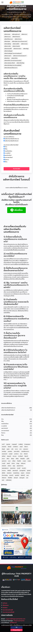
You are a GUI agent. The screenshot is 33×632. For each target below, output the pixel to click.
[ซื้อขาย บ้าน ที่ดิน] (16, 210)
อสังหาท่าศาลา (18, 39)
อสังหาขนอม (7, 34)
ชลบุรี (21, 446)
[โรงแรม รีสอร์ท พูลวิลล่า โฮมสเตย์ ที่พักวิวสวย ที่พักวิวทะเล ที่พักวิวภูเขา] (7, 580)
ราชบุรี (3, 463)
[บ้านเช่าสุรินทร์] (16, 496)
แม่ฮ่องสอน (8, 480)
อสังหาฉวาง (24, 34)
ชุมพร (8, 449)
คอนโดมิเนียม (8, 151)
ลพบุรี (8, 463)
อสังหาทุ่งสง (7, 41)
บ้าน (6, 147)
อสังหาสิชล (7, 58)
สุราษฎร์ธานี (22, 470)
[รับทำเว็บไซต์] (26, 580)
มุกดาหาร (4, 461)
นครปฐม (4, 451)
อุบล (28, 475)
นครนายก (25, 449)
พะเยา (3, 458)
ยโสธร (13, 461)
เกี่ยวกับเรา (6, 605)
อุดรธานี (11, 475)
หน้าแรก (5, 603)
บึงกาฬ (25, 454)
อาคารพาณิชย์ (9, 157)
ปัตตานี (26, 456)
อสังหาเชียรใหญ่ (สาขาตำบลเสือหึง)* (12, 65)
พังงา (8, 458)
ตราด (16, 449)
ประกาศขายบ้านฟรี (8, 610)
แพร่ (3, 480)
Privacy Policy (16, 630)
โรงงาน (7, 160)
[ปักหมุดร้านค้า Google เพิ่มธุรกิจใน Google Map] (16, 544)
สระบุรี (18, 468)
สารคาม (4, 470)
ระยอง (29, 461)
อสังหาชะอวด (7, 36)
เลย (27, 478)
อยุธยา (22, 473)
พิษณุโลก (23, 458)
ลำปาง (13, 463)
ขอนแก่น (4, 446)
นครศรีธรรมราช (25, 451)
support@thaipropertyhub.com (15, 619)
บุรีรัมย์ (3, 456)
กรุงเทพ (8, 444)
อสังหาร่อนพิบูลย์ (8, 51)
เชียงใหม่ (10, 478)
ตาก (20, 449)
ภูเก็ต (28, 458)
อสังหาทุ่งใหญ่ (7, 44)
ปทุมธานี (9, 456)
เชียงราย (4, 478)
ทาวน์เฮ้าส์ (7, 153)
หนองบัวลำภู (16, 473)
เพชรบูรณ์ (22, 478)
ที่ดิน (6, 149)
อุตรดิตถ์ (17, 475)
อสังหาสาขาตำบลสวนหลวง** (19, 56)
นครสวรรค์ (4, 454)
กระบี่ (3, 444)
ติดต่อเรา (5, 608)
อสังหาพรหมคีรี (8, 48)
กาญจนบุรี (14, 444)
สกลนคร (4, 466)
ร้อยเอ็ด (19, 461)
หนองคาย (9, 473)
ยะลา (9, 461)
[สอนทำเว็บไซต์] (17, 580)
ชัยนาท (26, 446)
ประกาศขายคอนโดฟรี (8, 612)
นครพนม (10, 451)
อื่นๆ (6, 162)
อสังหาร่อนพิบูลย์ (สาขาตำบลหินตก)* (13, 53)
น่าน (21, 454)
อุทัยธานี (23, 475)
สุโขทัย (3, 473)
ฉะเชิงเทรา (15, 446)
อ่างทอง (28, 473)
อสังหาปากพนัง (16, 46)
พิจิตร (17, 458)
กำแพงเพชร (27, 444)
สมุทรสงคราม (5, 468)
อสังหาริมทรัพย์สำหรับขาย (12, 139)
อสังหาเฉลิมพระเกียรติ (9, 63)
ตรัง (12, 449)
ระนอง (24, 461)
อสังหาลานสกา (7, 56)
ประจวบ (14, 456)
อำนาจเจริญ (4, 475)
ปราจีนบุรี (20, 456)
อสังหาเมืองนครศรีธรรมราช (10, 68)
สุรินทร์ (28, 470)
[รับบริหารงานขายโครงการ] (16, 516)
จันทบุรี (9, 446)
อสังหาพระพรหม (17, 48)
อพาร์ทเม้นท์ (8, 155)
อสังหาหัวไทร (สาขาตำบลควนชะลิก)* (12, 60)
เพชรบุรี (16, 478)
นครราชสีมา (17, 451)
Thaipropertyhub (19, 621)
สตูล (14, 466)
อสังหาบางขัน (7, 46)
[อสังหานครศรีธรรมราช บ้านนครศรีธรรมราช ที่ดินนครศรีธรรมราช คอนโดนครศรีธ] (16, 2)
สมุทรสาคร (12, 468)
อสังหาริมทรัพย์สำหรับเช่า (12, 141)
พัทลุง (12, 458)
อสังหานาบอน (24, 44)
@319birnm (13, 623)
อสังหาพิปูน (25, 48)
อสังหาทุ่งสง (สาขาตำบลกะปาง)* (19, 41)
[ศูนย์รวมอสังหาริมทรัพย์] (16, 568)
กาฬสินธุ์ (21, 444)
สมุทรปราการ (20, 466)
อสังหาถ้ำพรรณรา (8, 39)
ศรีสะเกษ (23, 463)
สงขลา (9, 466)
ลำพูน (17, 463)
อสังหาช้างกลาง (16, 36)
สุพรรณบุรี (15, 470)
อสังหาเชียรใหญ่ (20, 63)
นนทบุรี (10, 454)
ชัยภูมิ (3, 449)
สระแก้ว (24, 468)
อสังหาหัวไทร (14, 58)
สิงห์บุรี (9, 470)
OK (16, 627)
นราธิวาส (16, 454)
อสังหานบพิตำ (16, 44)
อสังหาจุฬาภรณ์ (16, 34)
